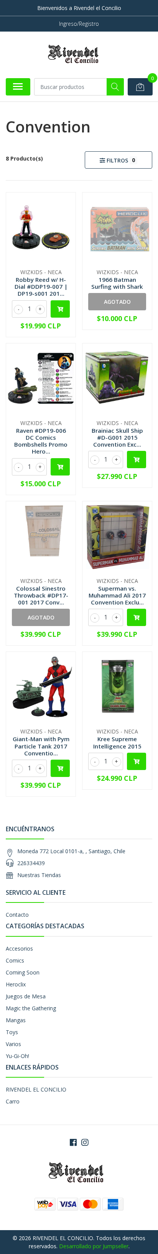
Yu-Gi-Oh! (17, 1056)
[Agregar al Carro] (60, 309)
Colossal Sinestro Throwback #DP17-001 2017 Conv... (41, 595)
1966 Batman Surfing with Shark (117, 283)
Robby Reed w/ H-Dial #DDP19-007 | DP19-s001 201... (41, 286)
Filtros (120, 160)
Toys (12, 1032)
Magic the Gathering (31, 1008)
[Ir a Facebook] (73, 1142)
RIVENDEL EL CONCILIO (36, 1089)
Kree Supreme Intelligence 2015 (117, 742)
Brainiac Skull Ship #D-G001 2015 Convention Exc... (117, 437)
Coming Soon (23, 972)
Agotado (117, 301)
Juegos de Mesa (26, 996)
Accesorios (19, 948)
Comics (15, 960)
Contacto (17, 914)
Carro (13, 1101)
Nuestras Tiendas (39, 875)
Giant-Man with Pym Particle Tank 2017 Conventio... (41, 746)
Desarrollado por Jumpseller (93, 1246)
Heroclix (16, 984)
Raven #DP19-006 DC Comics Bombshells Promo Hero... (40, 441)
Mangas (16, 1020)
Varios (13, 1044)
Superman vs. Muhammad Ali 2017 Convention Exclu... (117, 595)
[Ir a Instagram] (84, 1142)
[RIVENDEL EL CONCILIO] (76, 54)
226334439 (31, 863)
